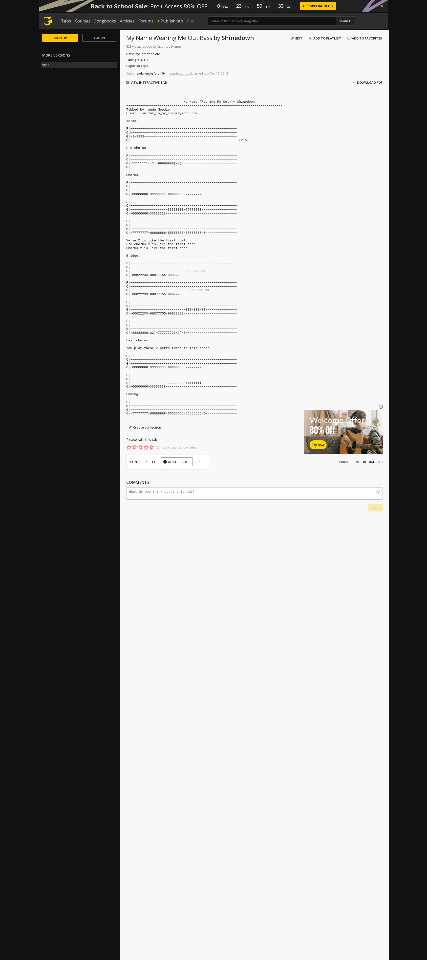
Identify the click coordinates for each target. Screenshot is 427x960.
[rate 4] (146, 447)
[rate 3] (140, 447)
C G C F (143, 60)
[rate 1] (129, 447)
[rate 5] (152, 447)
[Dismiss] (382, 6)
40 (163, 73)
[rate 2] (135, 447)
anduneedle (145, 73)
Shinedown (238, 38)
